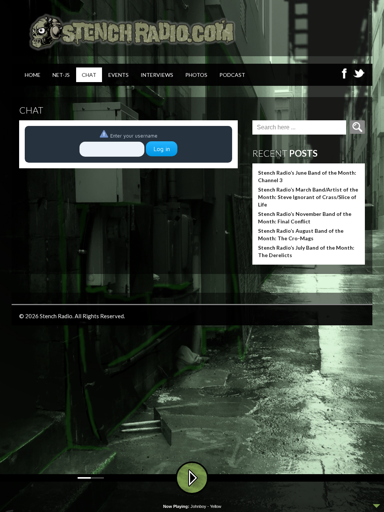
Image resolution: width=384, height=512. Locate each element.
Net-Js (61, 75)
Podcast (232, 75)
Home (32, 75)
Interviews (157, 75)
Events (118, 75)
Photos (196, 75)
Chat (89, 75)
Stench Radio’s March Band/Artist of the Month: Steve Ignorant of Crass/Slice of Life (308, 197)
